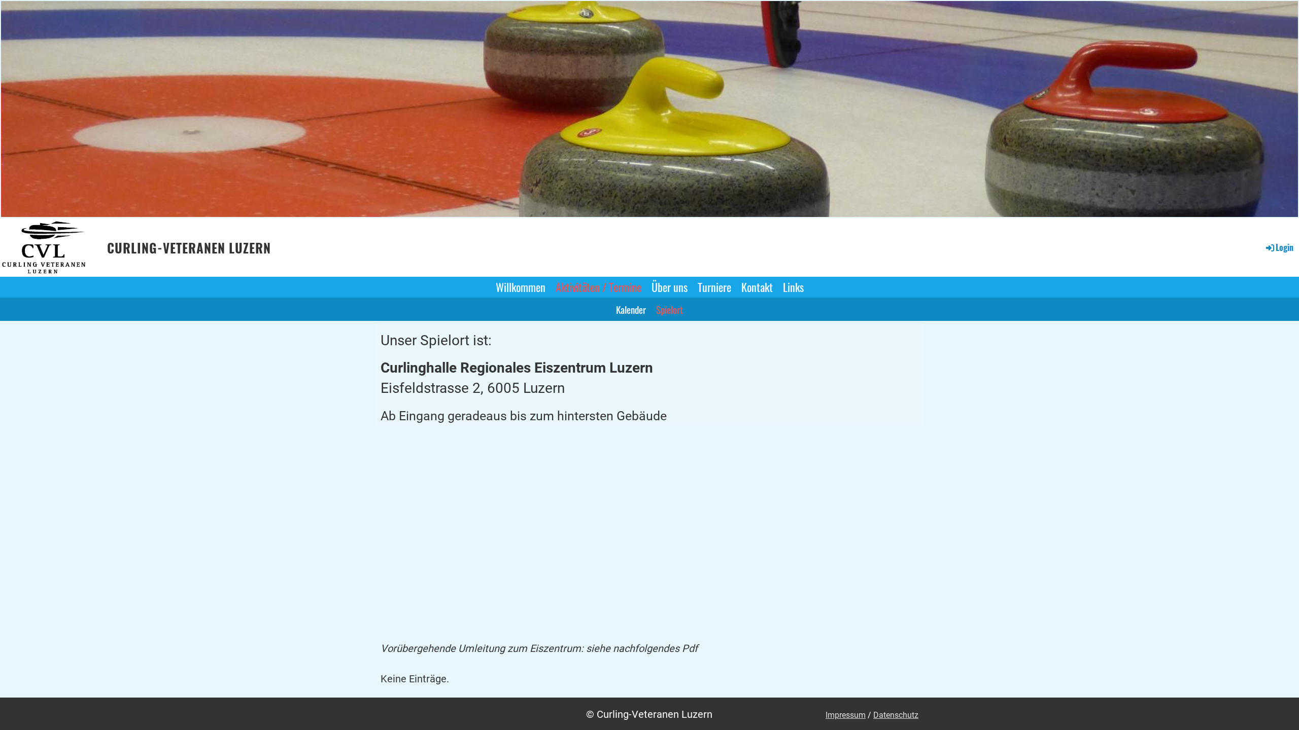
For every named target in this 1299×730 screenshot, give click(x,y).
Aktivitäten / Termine (598, 287)
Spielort (669, 309)
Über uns (670, 287)
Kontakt (757, 287)
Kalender (631, 309)
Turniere (714, 287)
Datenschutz (895, 715)
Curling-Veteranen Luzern (189, 248)
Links (793, 287)
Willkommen (520, 287)
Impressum (846, 715)
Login (1284, 247)
